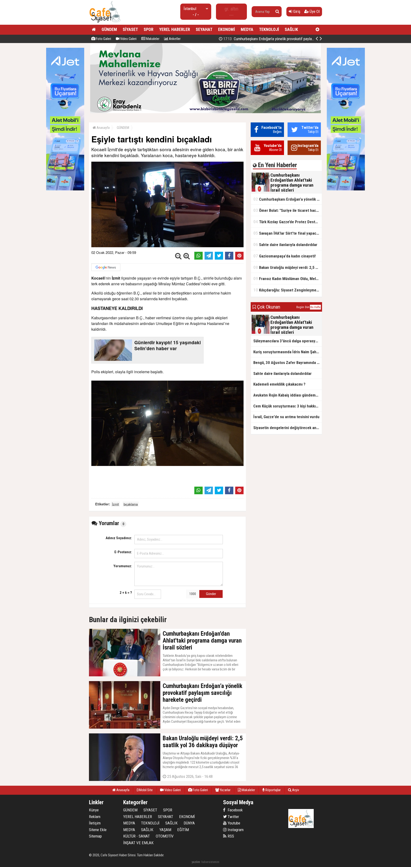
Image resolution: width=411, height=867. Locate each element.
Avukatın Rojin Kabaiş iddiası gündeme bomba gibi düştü (287, 395)
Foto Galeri (103, 39)
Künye (94, 810)
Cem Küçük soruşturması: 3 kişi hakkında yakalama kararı (287, 406)
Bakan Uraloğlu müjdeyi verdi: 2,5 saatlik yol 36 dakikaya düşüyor (287, 267)
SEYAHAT (204, 29)
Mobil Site (145, 790)
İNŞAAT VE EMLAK (138, 842)
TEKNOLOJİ (269, 29)
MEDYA (247, 29)
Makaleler (152, 39)
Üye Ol (314, 11)
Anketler (174, 39)
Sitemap (95, 836)
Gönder (211, 594)
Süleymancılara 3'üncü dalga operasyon (286, 341)
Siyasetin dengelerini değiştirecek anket (287, 427)
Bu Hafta (315, 307)
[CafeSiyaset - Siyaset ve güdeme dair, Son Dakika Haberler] (105, 22)
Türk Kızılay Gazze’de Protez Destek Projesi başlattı (287, 221)
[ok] (277, 11)
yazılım (196, 862)
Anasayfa (103, 128)
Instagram (235, 829)
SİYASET (130, 29)
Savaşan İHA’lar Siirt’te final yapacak (286, 233)
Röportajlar (273, 790)
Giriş (296, 11)
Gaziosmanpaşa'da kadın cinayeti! (284, 256)
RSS (230, 836)
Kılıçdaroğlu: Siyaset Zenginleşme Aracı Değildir (287, 290)
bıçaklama (131, 504)
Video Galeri (128, 39)
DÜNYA (189, 823)
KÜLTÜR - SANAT (136, 836)
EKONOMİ (226, 29)
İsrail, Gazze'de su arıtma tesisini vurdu (286, 416)
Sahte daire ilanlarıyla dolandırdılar (285, 244)
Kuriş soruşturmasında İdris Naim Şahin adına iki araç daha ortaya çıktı (287, 351)
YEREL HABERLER (174, 29)
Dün (307, 307)
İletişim (95, 823)
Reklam (94, 816)
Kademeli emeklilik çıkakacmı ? (279, 384)
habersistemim (210, 862)
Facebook (235, 810)
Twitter (233, 816)
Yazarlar (224, 790)
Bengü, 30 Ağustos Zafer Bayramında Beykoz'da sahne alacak (287, 362)
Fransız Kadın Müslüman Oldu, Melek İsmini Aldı (287, 278)
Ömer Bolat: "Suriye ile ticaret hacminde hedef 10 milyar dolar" (287, 210)
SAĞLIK (291, 29)
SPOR (148, 29)
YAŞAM (165, 829)
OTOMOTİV (165, 836)
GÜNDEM (109, 29)
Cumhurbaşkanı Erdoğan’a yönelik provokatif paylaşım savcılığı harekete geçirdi (290, 38)
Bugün (300, 307)
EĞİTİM (183, 829)
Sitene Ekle (98, 829)
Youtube (233, 823)
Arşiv (295, 790)
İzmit (115, 504)
